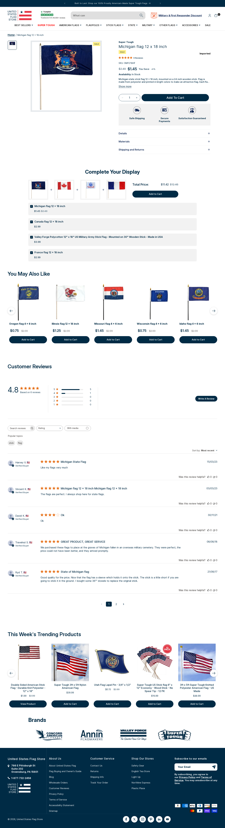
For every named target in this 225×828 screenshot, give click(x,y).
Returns (94, 771)
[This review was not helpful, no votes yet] (214, 476)
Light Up (136, 776)
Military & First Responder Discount (180, 15)
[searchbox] (18, 428)
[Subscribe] (213, 767)
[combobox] (49, 428)
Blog (51, 776)
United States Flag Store (30, 819)
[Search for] (141, 15)
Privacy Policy (56, 793)
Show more (125, 86)
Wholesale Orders (58, 782)
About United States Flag (62, 765)
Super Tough (126, 42)
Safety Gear (137, 765)
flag (20, 443)
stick (11, 443)
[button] (24, 25)
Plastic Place (138, 788)
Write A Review (206, 398)
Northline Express (140, 782)
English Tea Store (140, 771)
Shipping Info (97, 776)
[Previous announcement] (64, 3)
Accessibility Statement (61, 805)
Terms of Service (58, 799)
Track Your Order (99, 782)
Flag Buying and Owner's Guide (65, 771)
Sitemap (53, 810)
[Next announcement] (160, 3)
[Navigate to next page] (123, 604)
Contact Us (96, 765)
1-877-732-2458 (21, 778)
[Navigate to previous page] (101, 604)
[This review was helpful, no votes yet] (208, 476)
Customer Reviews (59, 788)
